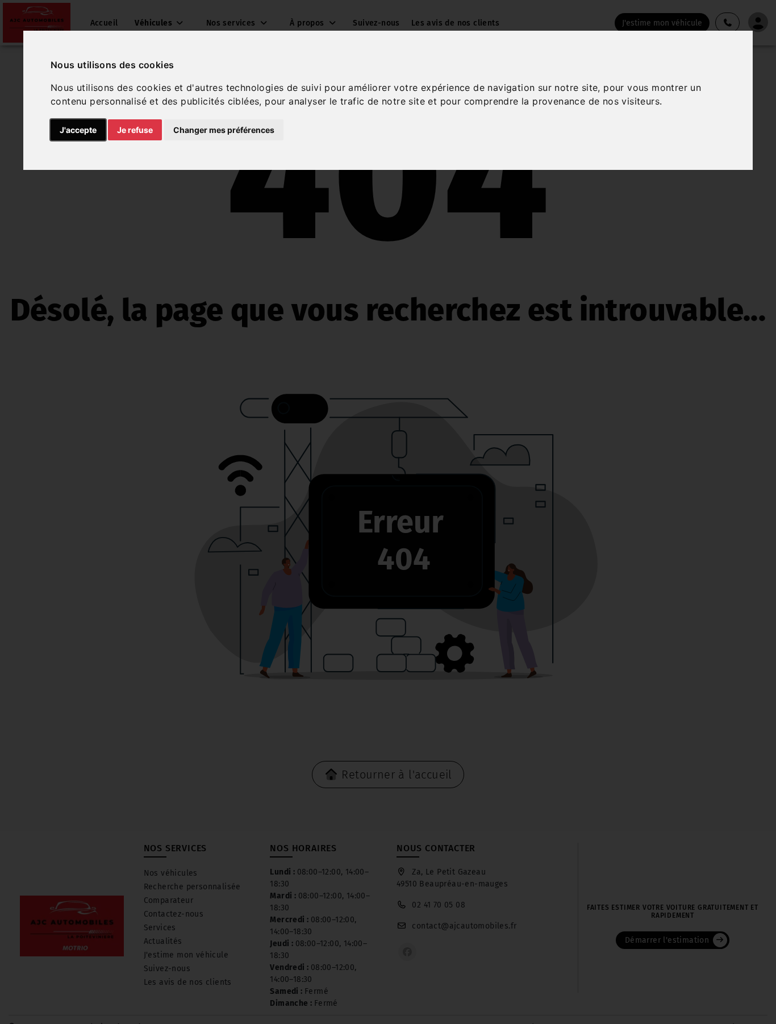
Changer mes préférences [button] (223, 130)
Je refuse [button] (135, 130)
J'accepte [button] (78, 130)
